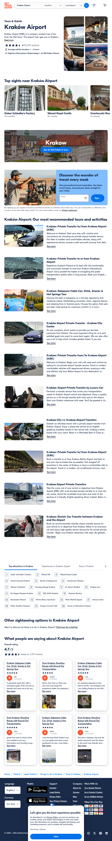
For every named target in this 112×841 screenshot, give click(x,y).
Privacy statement (69, 210)
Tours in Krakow (73, 774)
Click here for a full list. (67, 627)
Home (7, 774)
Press (75, 801)
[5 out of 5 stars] (20, 673)
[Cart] (105, 5)
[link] (24, 101)
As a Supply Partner (92, 788)
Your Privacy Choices (58, 801)
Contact (53, 788)
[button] (24, 101)
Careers (76, 792)
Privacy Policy (55, 797)
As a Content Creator (93, 792)
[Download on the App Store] (37, 801)
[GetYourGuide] (8, 5)
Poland (17, 774)
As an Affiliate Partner (93, 797)
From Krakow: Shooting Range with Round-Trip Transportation (53, 666)
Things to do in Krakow (51, 774)
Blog (75, 797)
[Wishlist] (94, 5)
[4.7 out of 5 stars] (13, 45)
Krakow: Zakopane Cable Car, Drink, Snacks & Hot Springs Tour (19, 666)
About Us (77, 788)
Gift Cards (77, 805)
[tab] (20, 566)
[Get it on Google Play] (37, 790)
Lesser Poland (30, 774)
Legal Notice (55, 792)
